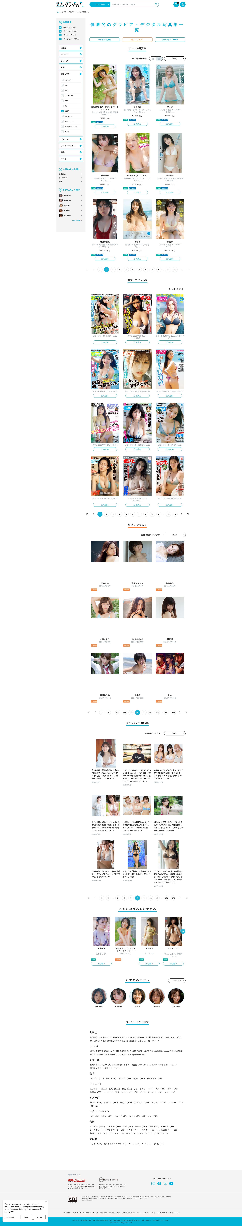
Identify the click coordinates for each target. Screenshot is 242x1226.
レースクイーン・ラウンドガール (108, 1130)
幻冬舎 (155, 1037)
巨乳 (66, 85)
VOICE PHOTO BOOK (147, 1065)
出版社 (63, 48)
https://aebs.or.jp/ (87, 1200)
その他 (63, 159)
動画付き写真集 (130, 1065)
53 (169, 514)
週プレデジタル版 (70, 31)
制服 (111, 1078)
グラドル (98, 1126)
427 (117, 713)
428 (124, 713)
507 (166, 713)
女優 (128, 1126)
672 (166, 898)
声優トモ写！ (95, 1068)
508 (173, 713)
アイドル (114, 1126)
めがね (139, 1078)
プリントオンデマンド (167, 1065)
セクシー (176, 1102)
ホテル (135, 1116)
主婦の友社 (170, 1037)
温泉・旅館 (150, 1116)
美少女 (96, 1102)
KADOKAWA (118, 1037)
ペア (95, 1116)
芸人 (131, 1133)
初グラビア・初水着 (115, 1144)
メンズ (134, 1144)
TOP (57, 12)
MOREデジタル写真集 (153, 1051)
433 (157, 713)
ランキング (63, 178)
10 (159, 270)
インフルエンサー (168, 1130)
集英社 (161, 1037)
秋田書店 (94, 1037)
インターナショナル (71, 126)
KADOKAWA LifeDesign (134, 1037)
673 (173, 898)
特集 (60, 181)
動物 (147, 1144)
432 (150, 713)
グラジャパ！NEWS (71, 39)
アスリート (145, 1133)
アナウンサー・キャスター (141, 1130)
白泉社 (125, 1041)
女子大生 (168, 1126)
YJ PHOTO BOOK (118, 1051)
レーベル (64, 54)
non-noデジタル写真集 (173, 1051)
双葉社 (140, 1041)
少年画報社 (94, 1041)
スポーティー (69, 121)
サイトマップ (175, 1212)
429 (130, 713)
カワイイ (160, 1102)
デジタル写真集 (69, 28)
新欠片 (118, 1041)
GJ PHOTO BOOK (135, 1051)
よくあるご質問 (149, 1212)
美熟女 (126, 1102)
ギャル (67, 131)
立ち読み (105, 126)
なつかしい (142, 1102)
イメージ (64, 139)
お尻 (66, 90)
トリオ (107, 1116)
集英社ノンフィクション (120, 1054)
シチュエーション (68, 146)
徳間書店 (111, 1041)
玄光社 (148, 1037)
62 (175, 270)
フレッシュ (68, 116)
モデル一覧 (76, 220)
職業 (63, 152)
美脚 (66, 100)
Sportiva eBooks (139, 1054)
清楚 (95, 1106)
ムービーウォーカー (152, 1041)
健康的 (67, 111)
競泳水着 (125, 1078)
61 (169, 270)
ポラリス (106, 1068)
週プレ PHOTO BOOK (99, 1051)
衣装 (63, 67)
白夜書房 (133, 1041)
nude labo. (115, 1068)
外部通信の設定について (132, 1212)
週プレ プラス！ (69, 35)
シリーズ (64, 61)
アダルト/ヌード (161, 1133)
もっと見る (177, 980)
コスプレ (97, 1078)
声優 (154, 1126)
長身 (66, 106)
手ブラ (96, 1144)
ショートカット (70, 95)
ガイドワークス (105, 1037)
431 (144, 713)
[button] (182, 931)
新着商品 (62, 174)
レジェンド (117, 1133)
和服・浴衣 (155, 1078)
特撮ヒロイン (99, 1133)
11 (157, 898)
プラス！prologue (115, 1065)
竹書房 (103, 1041)
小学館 (179, 1037)
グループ (121, 1116)
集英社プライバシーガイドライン (85, 1212)
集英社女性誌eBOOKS (99, 1054)
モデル (141, 1126)
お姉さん (111, 1102)
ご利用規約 (66, 1212)
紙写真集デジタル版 (98, 1065)
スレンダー (68, 80)
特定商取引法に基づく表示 (110, 1212)
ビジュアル (65, 74)
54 (175, 514)
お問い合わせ (162, 1212)
